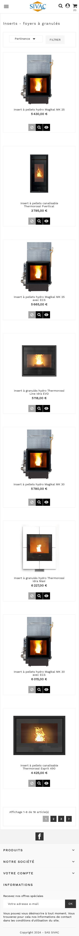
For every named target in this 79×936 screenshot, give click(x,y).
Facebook (39, 836)
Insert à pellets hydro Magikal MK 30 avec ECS (39, 673)
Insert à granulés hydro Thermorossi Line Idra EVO (39, 392)
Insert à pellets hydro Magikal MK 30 (39, 484)
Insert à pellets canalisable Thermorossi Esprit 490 (39, 767)
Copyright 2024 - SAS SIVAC (39, 932)
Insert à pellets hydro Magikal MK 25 (39, 109)
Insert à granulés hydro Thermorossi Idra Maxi (39, 579)
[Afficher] (39, 127)
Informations (18, 885)
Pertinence (26, 39)
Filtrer (55, 39)
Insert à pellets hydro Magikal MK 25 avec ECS (39, 298)
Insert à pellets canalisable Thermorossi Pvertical (39, 205)
